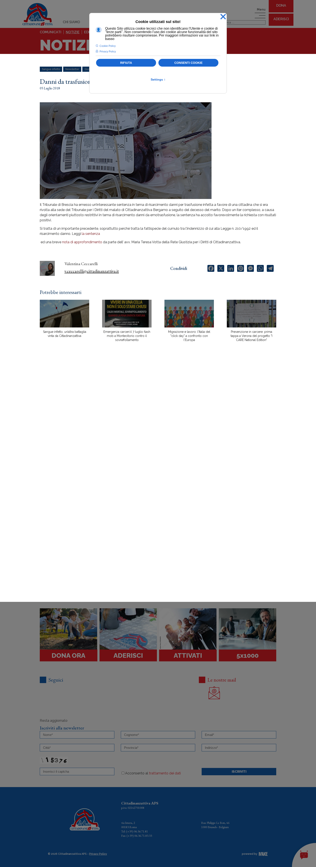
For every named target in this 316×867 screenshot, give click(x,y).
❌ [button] (223, 17)
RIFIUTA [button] (126, 62)
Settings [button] (158, 79)
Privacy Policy (98, 853)
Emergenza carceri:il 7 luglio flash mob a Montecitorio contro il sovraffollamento (126, 336)
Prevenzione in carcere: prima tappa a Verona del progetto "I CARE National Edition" (251, 336)
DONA (281, 5)
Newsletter (72, 69)
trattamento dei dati (165, 773)
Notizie (73, 32)
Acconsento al (153, 773)
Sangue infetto (51, 69)
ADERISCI (281, 19)
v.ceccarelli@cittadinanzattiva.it (91, 271)
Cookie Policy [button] (108, 45)
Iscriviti (239, 772)
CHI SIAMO (71, 22)
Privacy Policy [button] (108, 51)
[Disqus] (158, 420)
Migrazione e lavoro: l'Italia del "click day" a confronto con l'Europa (189, 336)
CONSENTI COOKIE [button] (188, 62)
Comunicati (50, 32)
